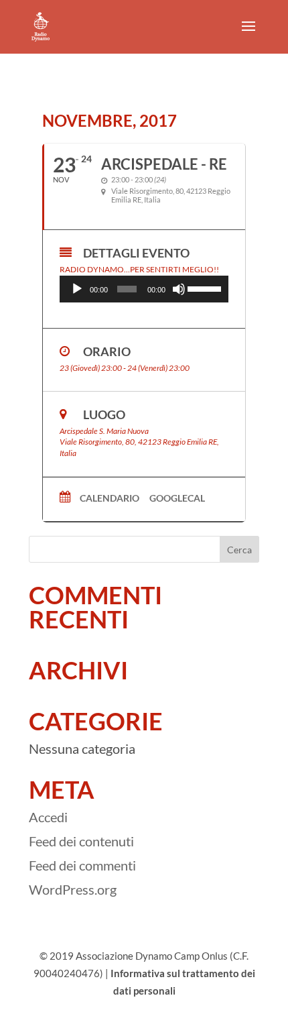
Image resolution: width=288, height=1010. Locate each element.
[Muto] (179, 289)
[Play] (77, 289)
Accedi (48, 817)
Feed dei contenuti (81, 841)
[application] (144, 289)
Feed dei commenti (82, 865)
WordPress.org (73, 889)
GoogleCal (177, 498)
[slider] (205, 288)
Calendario (109, 498)
